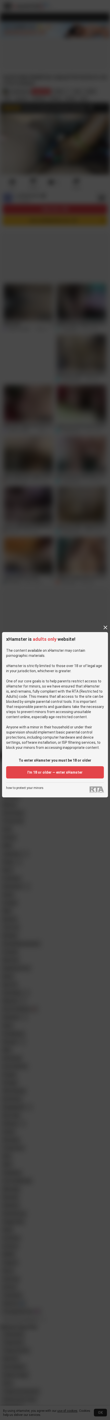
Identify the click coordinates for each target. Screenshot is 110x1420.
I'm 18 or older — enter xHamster (55, 772)
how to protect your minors (24, 788)
